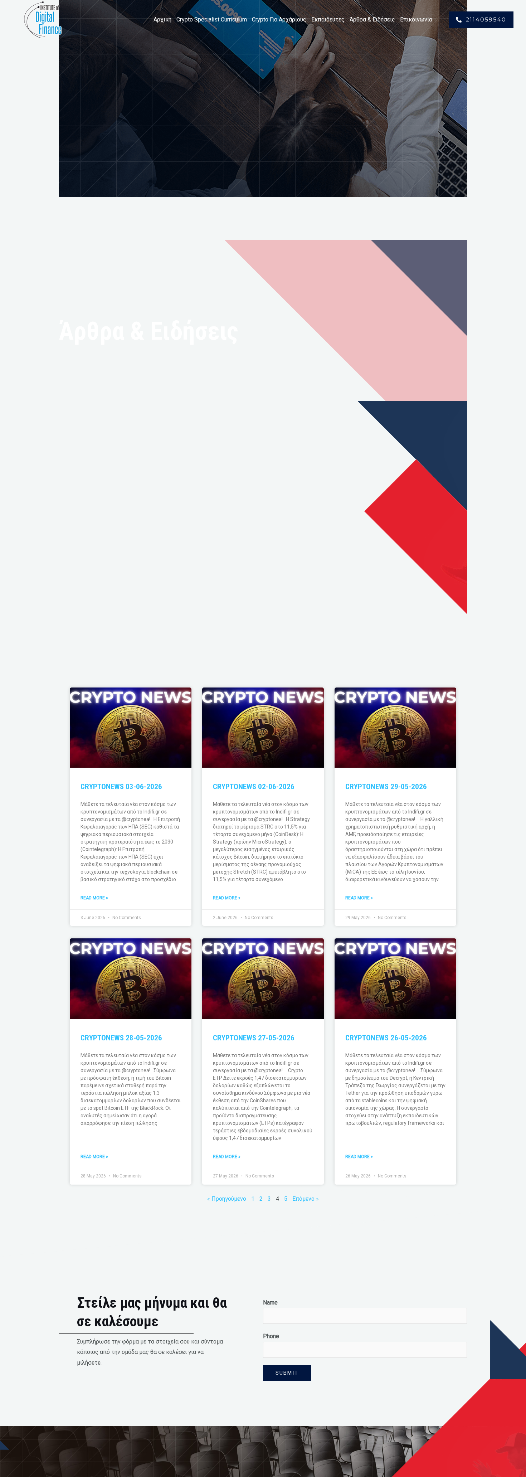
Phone (271, 1336)
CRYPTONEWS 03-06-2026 (121, 786)
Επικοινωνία (416, 19)
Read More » (94, 897)
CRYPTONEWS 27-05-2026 (253, 1038)
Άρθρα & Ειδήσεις (372, 19)
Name (270, 1302)
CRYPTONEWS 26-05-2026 (386, 1038)
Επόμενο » (305, 1198)
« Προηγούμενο (226, 1198)
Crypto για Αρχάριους (279, 19)
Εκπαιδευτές (328, 19)
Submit (287, 1373)
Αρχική (162, 19)
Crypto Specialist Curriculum (211, 19)
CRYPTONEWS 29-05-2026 (386, 786)
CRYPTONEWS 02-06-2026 (253, 786)
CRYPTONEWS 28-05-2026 (121, 1038)
